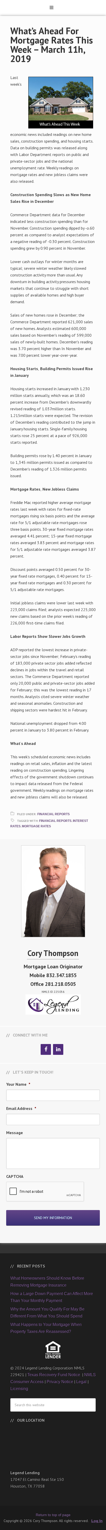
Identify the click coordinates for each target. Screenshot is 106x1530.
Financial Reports (53, 814)
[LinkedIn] (58, 1049)
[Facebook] (46, 1049)
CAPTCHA (14, 1176)
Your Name (18, 1084)
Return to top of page (53, 1515)
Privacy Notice (60, 1381)
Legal (81, 1381)
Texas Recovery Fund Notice (54, 1374)
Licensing (19, 1388)
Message (14, 1132)
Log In (97, 1521)
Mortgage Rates (36, 826)
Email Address (21, 1108)
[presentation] (45, 1192)
